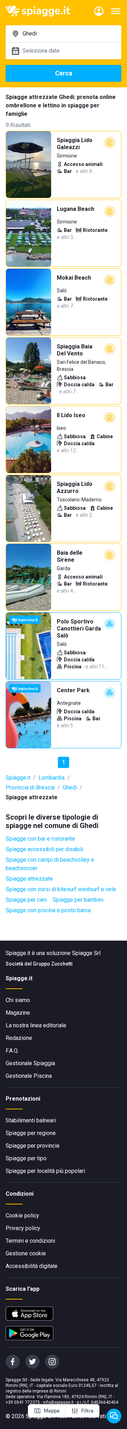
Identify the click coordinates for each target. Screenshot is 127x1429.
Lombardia (51, 777)
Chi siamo (18, 1000)
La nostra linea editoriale (36, 1025)
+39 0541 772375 (23, 1402)
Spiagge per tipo (26, 1158)
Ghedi (70, 787)
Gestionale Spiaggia (30, 1063)
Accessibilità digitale (32, 1266)
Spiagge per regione (31, 1133)
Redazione (19, 1038)
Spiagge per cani (26, 899)
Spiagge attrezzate (29, 878)
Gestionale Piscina (29, 1076)
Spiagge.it (18, 777)
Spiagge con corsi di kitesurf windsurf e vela (61, 889)
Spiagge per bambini (78, 899)
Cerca (63, 73)
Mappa (52, 1411)
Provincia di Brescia (30, 787)
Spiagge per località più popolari (45, 1171)
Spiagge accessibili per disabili (44, 849)
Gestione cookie (26, 1253)
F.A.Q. (12, 1050)
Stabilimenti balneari (31, 1120)
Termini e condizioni (30, 1240)
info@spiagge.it (58, 1402)
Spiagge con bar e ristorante (40, 838)
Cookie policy (22, 1215)
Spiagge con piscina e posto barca (48, 910)
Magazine (18, 1012)
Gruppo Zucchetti (53, 964)
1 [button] (63, 762)
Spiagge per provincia (32, 1145)
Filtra (87, 1411)
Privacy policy (23, 1228)
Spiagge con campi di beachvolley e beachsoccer (50, 864)
